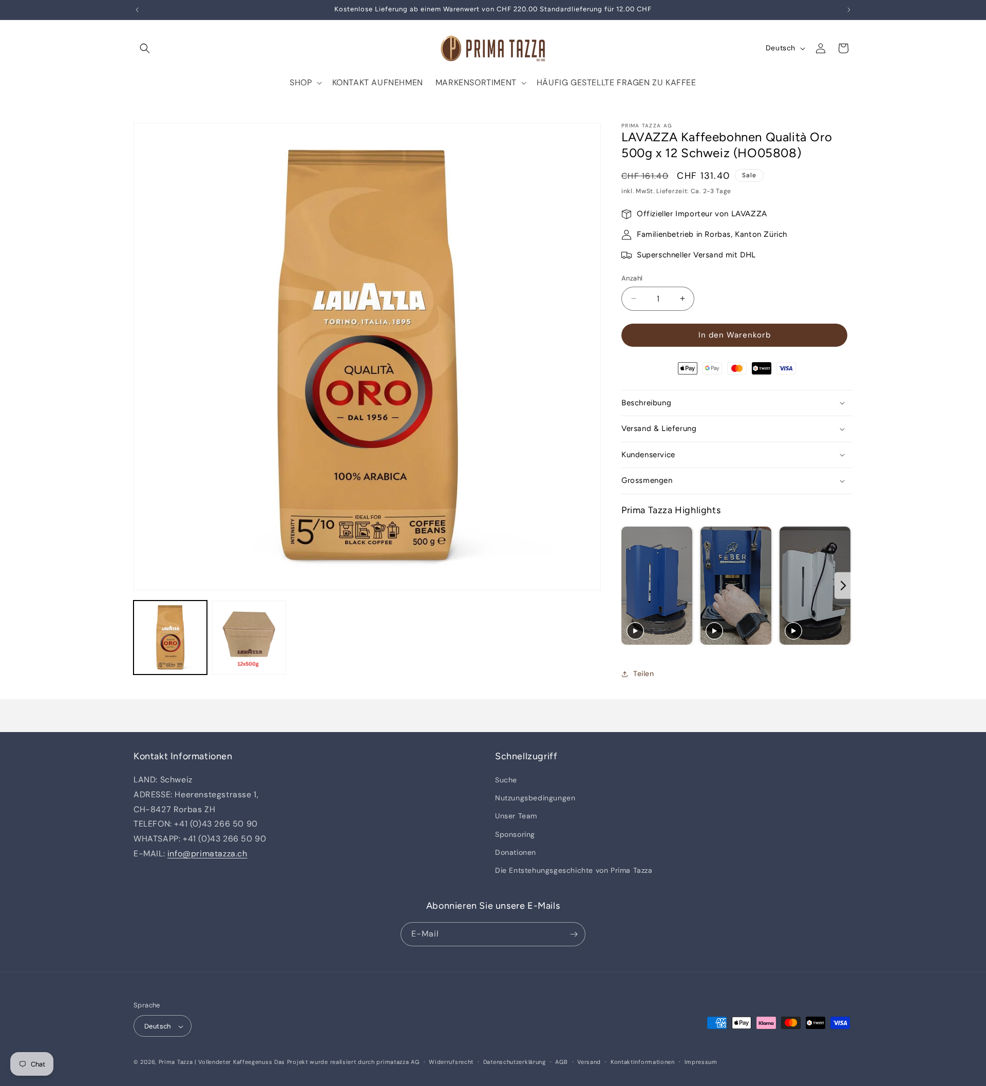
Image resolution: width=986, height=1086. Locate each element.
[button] (145, 48)
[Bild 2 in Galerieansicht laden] (249, 637)
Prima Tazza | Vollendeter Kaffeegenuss (216, 1062)
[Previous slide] (630, 586)
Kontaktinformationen (643, 1062)
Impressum (701, 1062)
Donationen (515, 852)
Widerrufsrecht (451, 1062)
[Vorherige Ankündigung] (137, 10)
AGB (561, 1062)
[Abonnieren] (573, 934)
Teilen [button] (643, 673)
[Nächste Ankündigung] (849, 10)
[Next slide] (843, 586)
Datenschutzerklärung (514, 1062)
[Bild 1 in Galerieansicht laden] (170, 637)
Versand (589, 1062)
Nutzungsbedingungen (535, 798)
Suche (506, 779)
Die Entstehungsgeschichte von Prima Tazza (574, 870)
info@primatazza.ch (207, 853)
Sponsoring (515, 834)
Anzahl (631, 278)
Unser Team (516, 816)
